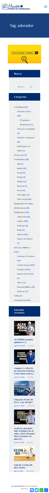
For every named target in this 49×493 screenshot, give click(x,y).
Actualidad (18, 107)
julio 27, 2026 (18, 471)
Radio (19, 230)
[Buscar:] (24, 87)
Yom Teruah (22, 199)
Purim (19, 177)
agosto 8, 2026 (19, 377)
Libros (20, 282)
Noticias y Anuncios (25, 137)
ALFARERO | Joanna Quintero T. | (23, 340)
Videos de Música (24, 239)
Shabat (20, 181)
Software (21, 291)
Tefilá (16, 296)
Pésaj (19, 173)
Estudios (21, 269)
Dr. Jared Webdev (18, 486)
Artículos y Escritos (25, 256)
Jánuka (20, 168)
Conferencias (23, 265)
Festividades (19, 159)
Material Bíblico (24, 287)
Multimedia (19, 212)
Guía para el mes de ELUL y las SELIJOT (23, 401)
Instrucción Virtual (25, 274)
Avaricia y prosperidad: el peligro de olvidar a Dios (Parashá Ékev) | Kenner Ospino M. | (24, 433)
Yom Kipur (21, 195)
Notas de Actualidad (26, 129)
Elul (18, 164)
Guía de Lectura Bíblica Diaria (23, 466)
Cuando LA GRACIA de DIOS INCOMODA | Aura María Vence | (24, 371)
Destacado (19, 155)
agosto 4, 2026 (19, 406)
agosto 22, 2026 (19, 346)
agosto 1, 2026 (19, 442)
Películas (21, 226)
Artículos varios (24, 111)
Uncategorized (20, 300)
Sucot (19, 190)
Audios (20, 221)
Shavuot (20, 186)
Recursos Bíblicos (22, 247)
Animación (21, 217)
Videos (20, 234)
